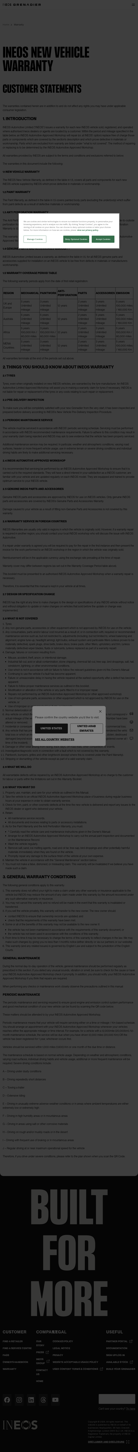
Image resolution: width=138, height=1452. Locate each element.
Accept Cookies (103, 239)
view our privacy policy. (88, 230)
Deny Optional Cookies (76, 239)
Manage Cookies (35, 239)
